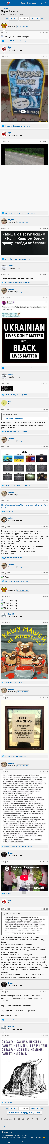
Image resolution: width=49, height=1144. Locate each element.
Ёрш (10, 47)
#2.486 (45, 298)
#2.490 (45, 501)
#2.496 (45, 772)
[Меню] (3, 3)
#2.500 (45, 1035)
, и (17, 283)
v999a (10, 265)
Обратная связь (7, 1135)
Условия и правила (22, 1135)
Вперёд (34, 19)
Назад (14, 19)
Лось (10, 401)
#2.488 (45, 410)
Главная (38, 1137)
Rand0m (12, 614)
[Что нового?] (41, 3)
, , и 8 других (18, 846)
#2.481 (45, 33)
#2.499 (45, 992)
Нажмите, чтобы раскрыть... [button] (24, 933)
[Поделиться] (40, 32)
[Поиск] (46, 3)
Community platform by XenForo (20, 1142)
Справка (31, 1137)
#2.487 (45, 383)
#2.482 (45, 56)
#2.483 (45, 141)
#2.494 (45, 623)
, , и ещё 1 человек (19, 213)
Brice (10, 518)
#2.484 (45, 228)
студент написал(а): (10, 914)
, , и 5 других (17, 486)
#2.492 (45, 573)
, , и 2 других (16, 41)
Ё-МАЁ (10, 853)
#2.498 (45, 909)
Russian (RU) (7, 1132)
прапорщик (7, 15)
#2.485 (45, 274)
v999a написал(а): (9, 415)
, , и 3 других (17, 126)
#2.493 (45, 596)
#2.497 (45, 862)
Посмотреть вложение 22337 (13, 418)
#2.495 (45, 698)
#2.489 (45, 447)
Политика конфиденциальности (14, 1137)
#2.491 (45, 527)
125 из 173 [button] (24, 19)
